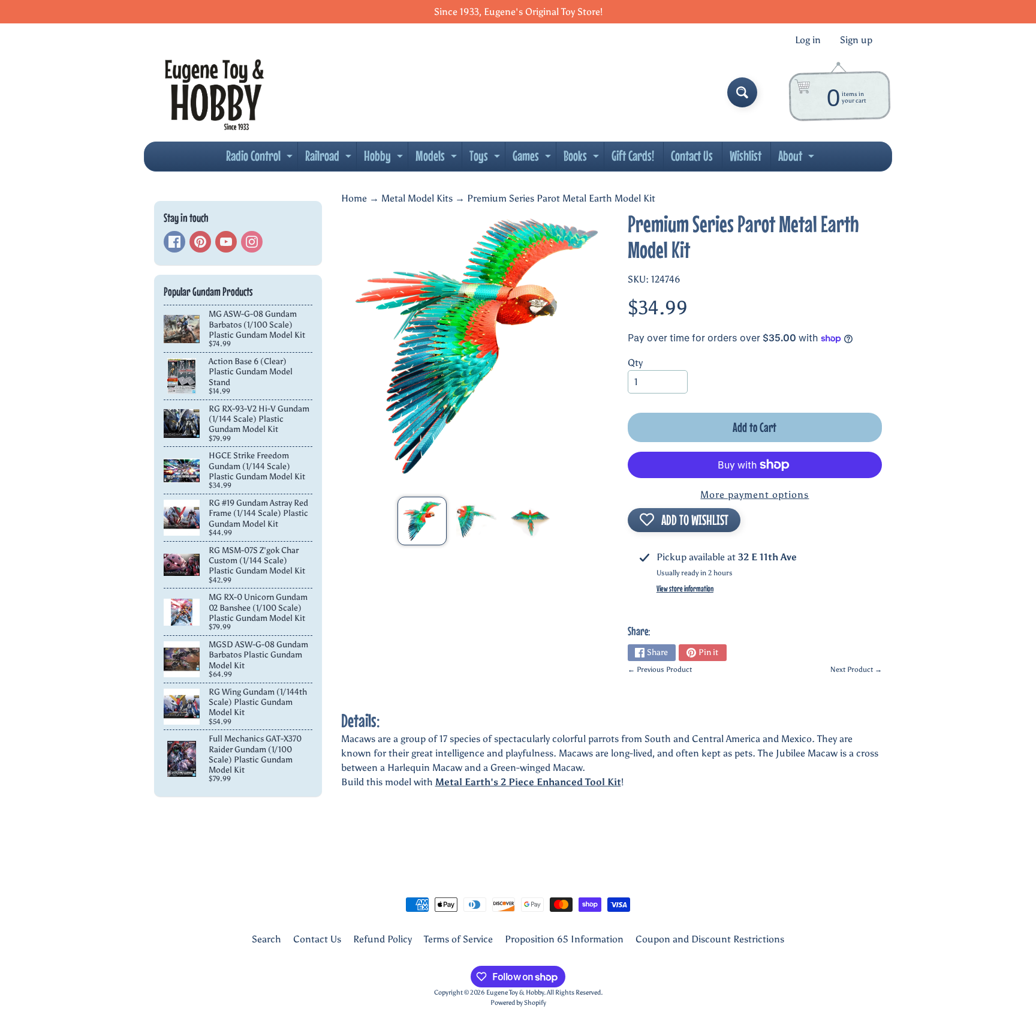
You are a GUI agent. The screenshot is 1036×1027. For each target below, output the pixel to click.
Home (354, 198)
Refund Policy (382, 939)
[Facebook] (174, 242)
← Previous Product (660, 669)
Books (583, 159)
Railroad (329, 159)
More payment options (754, 494)
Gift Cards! (633, 156)
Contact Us (692, 156)
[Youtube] (226, 242)
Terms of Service (458, 939)
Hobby (385, 159)
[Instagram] (252, 242)
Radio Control (261, 159)
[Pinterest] (200, 242)
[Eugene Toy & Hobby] (214, 92)
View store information (684, 588)
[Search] (742, 92)
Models (437, 159)
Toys (486, 159)
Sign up (856, 40)
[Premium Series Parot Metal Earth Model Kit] (421, 521)
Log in (808, 40)
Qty (635, 362)
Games (533, 159)
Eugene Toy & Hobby (515, 992)
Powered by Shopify (518, 1002)
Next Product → (856, 669)
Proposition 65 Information (564, 939)
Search (266, 939)
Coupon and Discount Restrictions (710, 939)
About (797, 159)
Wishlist (745, 156)
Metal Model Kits (417, 198)
